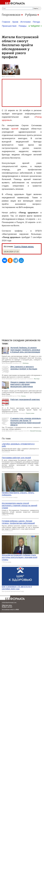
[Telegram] (15, 260)
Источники (25, 22)
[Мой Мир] (21, 260)
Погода (36, 22)
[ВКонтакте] (4, 260)
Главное (6, 22)
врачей (14, 129)
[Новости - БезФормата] (13, 2)
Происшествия (9, 26)
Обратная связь (7, 605)
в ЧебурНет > (35, 26)
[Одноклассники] (10, 260)
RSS (17, 609)
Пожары (22, 26)
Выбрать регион (7, 607)
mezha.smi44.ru (10, 76)
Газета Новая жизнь (24, 246)
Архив (15, 22)
